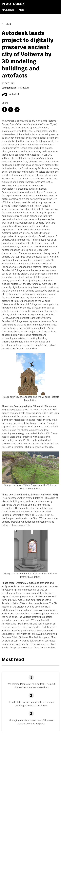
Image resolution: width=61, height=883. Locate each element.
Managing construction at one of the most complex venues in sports (31, 722)
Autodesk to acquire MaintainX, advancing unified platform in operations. (31, 704)
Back (8, 24)
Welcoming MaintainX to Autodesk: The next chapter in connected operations (31, 685)
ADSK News (8, 10)
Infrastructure (21, 88)
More (21, 9)
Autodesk (14, 94)
